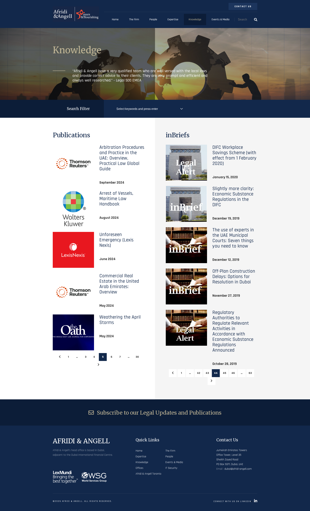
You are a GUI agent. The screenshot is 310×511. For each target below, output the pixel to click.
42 (198, 373)
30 (137, 357)
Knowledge (195, 19)
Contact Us (243, 6)
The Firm (134, 19)
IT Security (171, 468)
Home (115, 19)
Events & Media (220, 19)
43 (207, 373)
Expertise (173, 19)
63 (250, 373)
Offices (139, 468)
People (153, 19)
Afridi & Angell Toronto (148, 474)
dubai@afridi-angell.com (238, 469)
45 (224, 373)
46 (233, 373)
